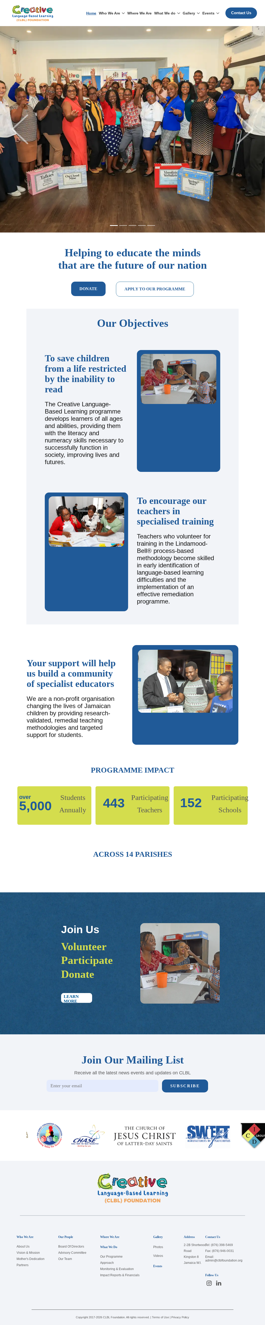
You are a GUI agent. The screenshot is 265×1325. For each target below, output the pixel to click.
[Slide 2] (123, 225)
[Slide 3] (132, 225)
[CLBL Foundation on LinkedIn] (219, 1283)
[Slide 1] (114, 225)
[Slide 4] (142, 225)
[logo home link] (32, 13)
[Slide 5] (151, 225)
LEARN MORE (78, 998)
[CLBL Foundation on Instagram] (209, 1283)
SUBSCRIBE (185, 1086)
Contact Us (241, 13)
